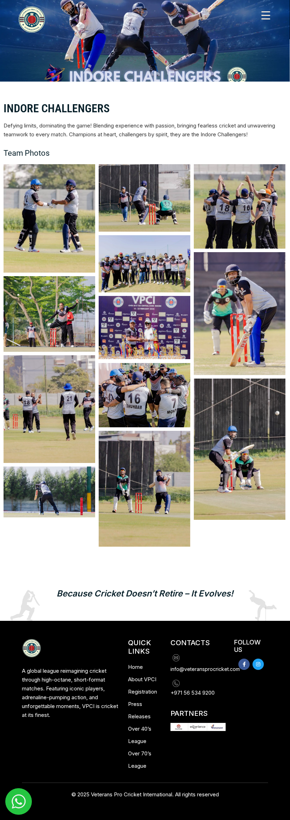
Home (135, 667)
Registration (142, 691)
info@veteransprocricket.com (205, 669)
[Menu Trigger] (266, 15)
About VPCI (142, 679)
